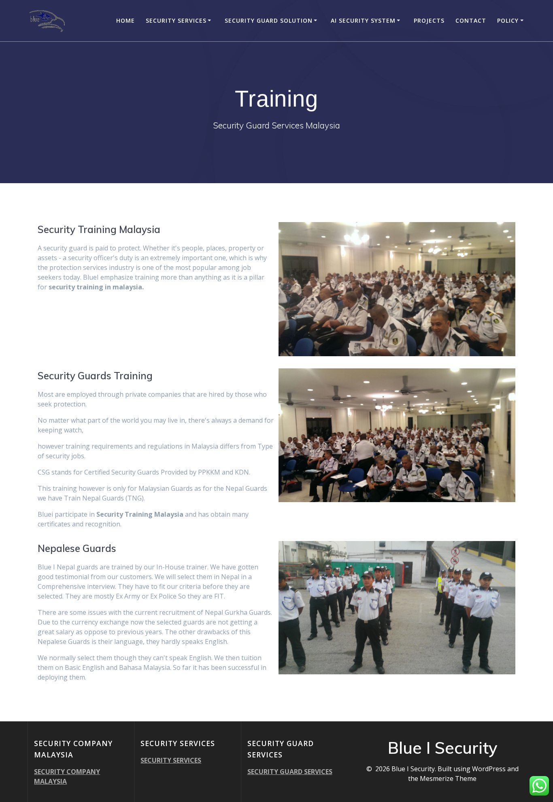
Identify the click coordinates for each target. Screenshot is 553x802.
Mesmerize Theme (448, 778)
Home (125, 20)
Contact (470, 20)
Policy (508, 20)
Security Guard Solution (269, 20)
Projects (429, 20)
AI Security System (363, 20)
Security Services (176, 20)
